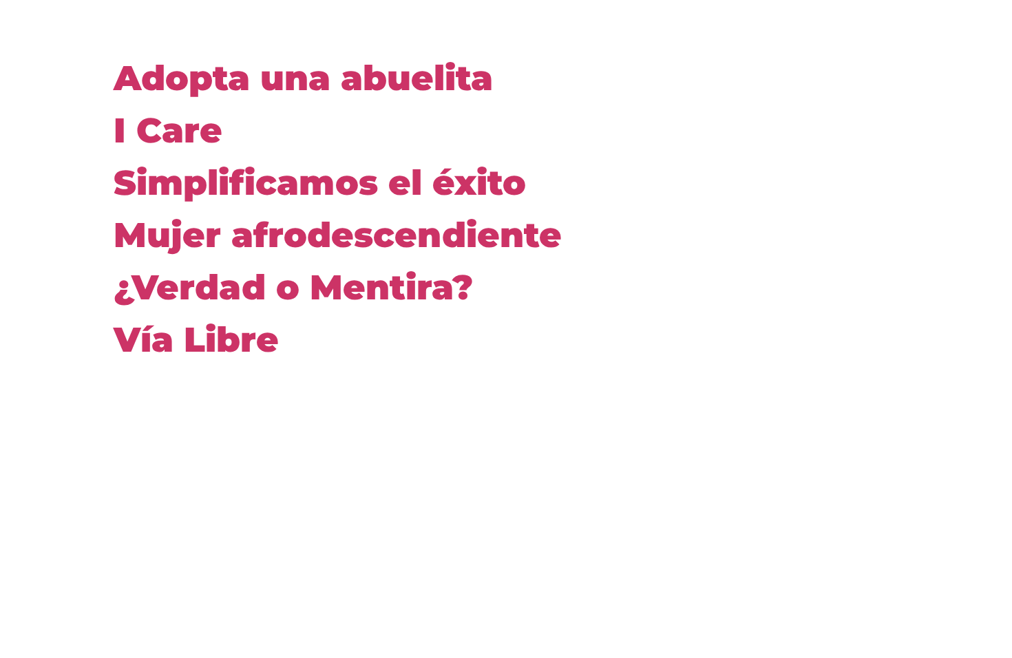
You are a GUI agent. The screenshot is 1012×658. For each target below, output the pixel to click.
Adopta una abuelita (303, 78)
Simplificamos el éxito (320, 183)
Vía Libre (196, 340)
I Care (168, 130)
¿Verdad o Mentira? (293, 287)
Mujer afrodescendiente (338, 235)
